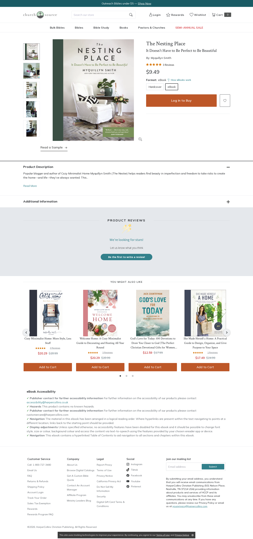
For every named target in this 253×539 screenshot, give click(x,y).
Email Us (32, 470)
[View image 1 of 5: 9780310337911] (31, 52)
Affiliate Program (76, 495)
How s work (181, 79)
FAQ (29, 475)
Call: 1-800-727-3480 (39, 464)
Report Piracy (104, 464)
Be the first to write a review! (126, 257)
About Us (72, 464)
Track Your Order (37, 497)
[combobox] (103, 15)
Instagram (136, 464)
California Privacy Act (109, 481)
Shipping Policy (35, 486)
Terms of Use (104, 470)
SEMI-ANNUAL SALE (189, 27)
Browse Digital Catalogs (80, 470)
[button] (225, 100)
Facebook (136, 475)
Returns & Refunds (37, 481)
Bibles (79, 27)
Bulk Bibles (57, 27)
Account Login (35, 492)
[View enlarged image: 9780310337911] (93, 90)
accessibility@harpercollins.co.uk (47, 402)
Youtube (135, 481)
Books (124, 27)
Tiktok (134, 469)
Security (101, 496)
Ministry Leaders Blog (79, 500)
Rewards (32, 508)
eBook (172, 87)
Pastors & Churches (151, 27)
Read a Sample (51, 147)
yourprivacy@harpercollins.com (189, 506)
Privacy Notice (105, 475)
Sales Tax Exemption (39, 503)
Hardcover (155, 87)
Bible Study (101, 27)
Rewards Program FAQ (40, 514)
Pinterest (136, 486)
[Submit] (131, 15)
